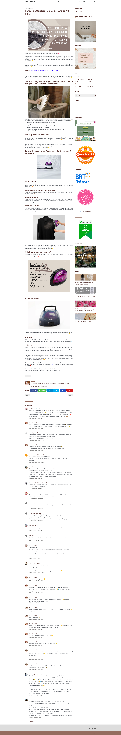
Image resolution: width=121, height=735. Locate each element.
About (41, 1)
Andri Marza (32, 493)
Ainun (30, 699)
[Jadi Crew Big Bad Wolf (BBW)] (85, 319)
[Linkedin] (63, 390)
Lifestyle (53, 1)
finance (90, 81)
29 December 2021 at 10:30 (36, 659)
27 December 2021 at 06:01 (36, 488)
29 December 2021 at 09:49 (36, 572)
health (78, 84)
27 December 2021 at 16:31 (36, 508)
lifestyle (28, 375)
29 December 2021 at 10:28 (36, 629)
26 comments (49, 17)
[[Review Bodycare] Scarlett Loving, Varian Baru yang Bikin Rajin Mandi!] (85, 307)
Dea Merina (30, 2)
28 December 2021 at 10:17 (36, 530)
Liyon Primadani (33, 563)
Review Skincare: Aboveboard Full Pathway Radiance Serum (84, 283)
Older (70, 395)
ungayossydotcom (33, 513)
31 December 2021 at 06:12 (36, 695)
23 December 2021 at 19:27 (36, 418)
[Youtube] (79, 11)
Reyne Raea (32, 545)
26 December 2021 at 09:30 (36, 462)
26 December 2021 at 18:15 (36, 478)
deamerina (33, 381)
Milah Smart (32, 525)
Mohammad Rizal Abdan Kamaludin (38, 483)
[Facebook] (75, 11)
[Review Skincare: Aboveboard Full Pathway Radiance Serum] (85, 280)
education (90, 79)
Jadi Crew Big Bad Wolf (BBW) (83, 321)
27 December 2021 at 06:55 (36, 498)
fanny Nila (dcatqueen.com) (36, 674)
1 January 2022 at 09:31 (35, 717)
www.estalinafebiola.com (35, 455)
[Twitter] (56, 390)
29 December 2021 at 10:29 (36, 645)
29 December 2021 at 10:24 (36, 581)
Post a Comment (29, 721)
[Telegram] (49, 390)
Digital (75, 1)
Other (84, 1)
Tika (30, 467)
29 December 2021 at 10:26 (36, 603)
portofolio (79, 86)
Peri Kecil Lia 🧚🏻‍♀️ (33, 408)
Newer (27, 395)
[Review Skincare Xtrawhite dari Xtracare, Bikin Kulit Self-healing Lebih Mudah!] (85, 293)
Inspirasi (90, 76)
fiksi (77, 81)
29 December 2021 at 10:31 (36, 669)
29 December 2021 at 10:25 (36, 593)
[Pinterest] (69, 390)
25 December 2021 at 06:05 (36, 440)
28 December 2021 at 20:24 (36, 558)
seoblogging (91, 86)
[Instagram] (77, 11)
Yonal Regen (32, 433)
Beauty (46, 1)
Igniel (95, 733)
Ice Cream (31, 503)
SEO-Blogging (60, 1)
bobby (30, 535)
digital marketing (80, 79)
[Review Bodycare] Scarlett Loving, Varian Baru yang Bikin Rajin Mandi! (84, 309)
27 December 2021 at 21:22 (36, 520)
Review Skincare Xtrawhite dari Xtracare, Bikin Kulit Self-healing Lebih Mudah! (85, 296)
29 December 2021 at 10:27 (36, 619)
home (89, 84)
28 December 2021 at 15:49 (36, 541)
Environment (69, 1)
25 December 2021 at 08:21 (36, 450)
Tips (80, 1)
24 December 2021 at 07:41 (36, 428)
